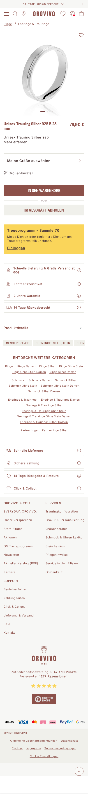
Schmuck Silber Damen (44, 391)
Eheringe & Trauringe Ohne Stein (44, 411)
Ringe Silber (47, 366)
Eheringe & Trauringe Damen (60, 399)
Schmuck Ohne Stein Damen (60, 385)
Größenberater (21, 173)
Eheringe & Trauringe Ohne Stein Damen (44, 416)
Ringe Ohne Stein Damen (29, 372)
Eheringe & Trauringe (33, 24)
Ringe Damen (26, 366)
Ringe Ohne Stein (71, 366)
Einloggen (16, 248)
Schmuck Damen (40, 380)
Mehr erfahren (16, 142)
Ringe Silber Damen (62, 372)
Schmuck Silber (65, 380)
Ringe (8, 24)
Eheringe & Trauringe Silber (44, 405)
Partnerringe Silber (55, 430)
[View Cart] (81, 13)
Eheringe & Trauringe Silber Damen (44, 422)
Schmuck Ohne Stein (23, 385)
